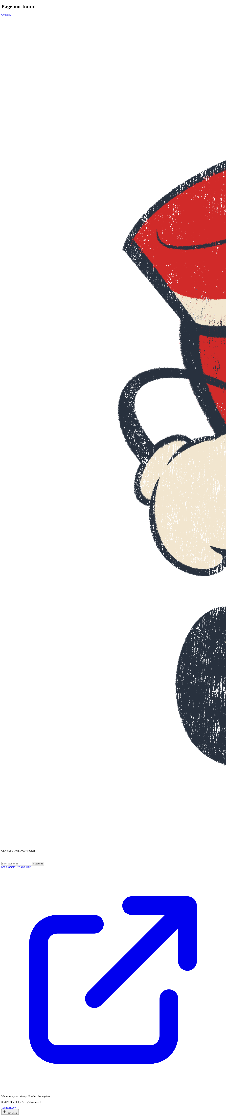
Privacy (12, 1107)
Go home (6, 14)
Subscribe (38, 863)
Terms (4, 1107)
